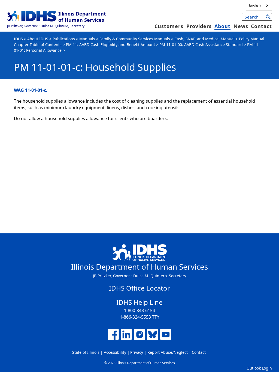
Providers (199, 26)
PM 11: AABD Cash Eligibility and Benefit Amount (110, 44)
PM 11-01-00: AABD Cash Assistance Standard (201, 44)
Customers (168, 26)
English (255, 5)
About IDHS (37, 38)
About (222, 26)
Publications (64, 38)
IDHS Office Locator (139, 287)
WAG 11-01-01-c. (30, 90)
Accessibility (115, 352)
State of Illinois (85, 352)
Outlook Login (259, 368)
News (240, 26)
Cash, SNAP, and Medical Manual (204, 38)
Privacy (136, 352)
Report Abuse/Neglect (167, 352)
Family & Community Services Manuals (134, 38)
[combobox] (259, 5)
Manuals (87, 38)
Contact (261, 26)
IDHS (18, 38)
